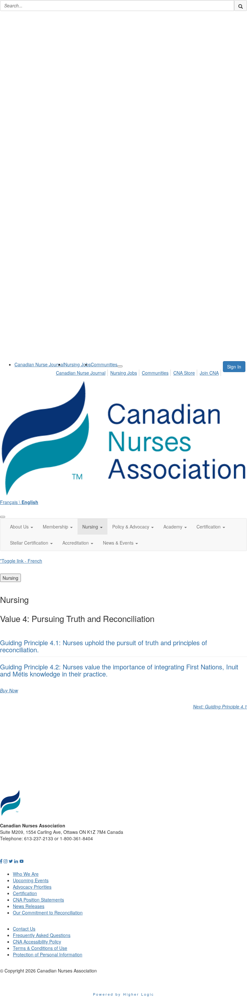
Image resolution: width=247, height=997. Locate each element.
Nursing (10, 578)
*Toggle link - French (21, 561)
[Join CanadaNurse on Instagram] (5, 861)
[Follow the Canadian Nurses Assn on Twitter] (11, 861)
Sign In (234, 366)
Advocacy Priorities (32, 886)
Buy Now (9, 690)
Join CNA (209, 373)
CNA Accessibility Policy (37, 941)
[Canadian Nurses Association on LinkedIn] (16, 861)
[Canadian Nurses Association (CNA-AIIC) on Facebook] (1, 861)
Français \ (19, 502)
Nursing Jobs (77, 364)
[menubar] (139, 372)
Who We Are (26, 874)
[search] (240, 5)
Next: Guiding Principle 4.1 (220, 706)
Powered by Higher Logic (123, 994)
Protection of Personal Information (47, 954)
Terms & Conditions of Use (40, 948)
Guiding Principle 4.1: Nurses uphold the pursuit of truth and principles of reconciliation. (103, 646)
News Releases (28, 906)
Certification (25, 893)
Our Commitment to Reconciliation (48, 912)
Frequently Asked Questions (41, 935)
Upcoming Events (31, 880)
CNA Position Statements (38, 899)
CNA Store (184, 373)
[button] (21, 526)
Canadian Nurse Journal (39, 364)
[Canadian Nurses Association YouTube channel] (21, 861)
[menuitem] (39, 364)
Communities (104, 364)
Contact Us (24, 928)
